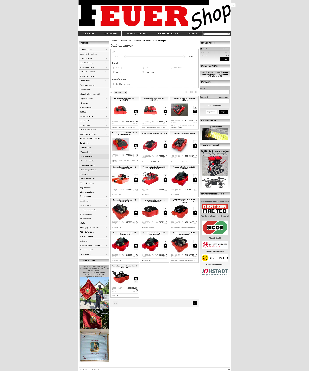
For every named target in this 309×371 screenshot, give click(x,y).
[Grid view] (191, 92)
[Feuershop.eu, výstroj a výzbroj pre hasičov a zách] (154, 15)
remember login (215, 105)
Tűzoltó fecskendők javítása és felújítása (215, 151)
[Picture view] (196, 92)
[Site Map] (229, 369)
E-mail (202, 88)
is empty (225, 49)
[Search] (228, 34)
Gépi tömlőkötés (215, 127)
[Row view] (186, 92)
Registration (211, 112)
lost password (224, 97)
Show (225, 59)
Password (204, 97)
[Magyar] (233, 5)
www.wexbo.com (95, 369)
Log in (223, 112)
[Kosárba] (136, 111)
